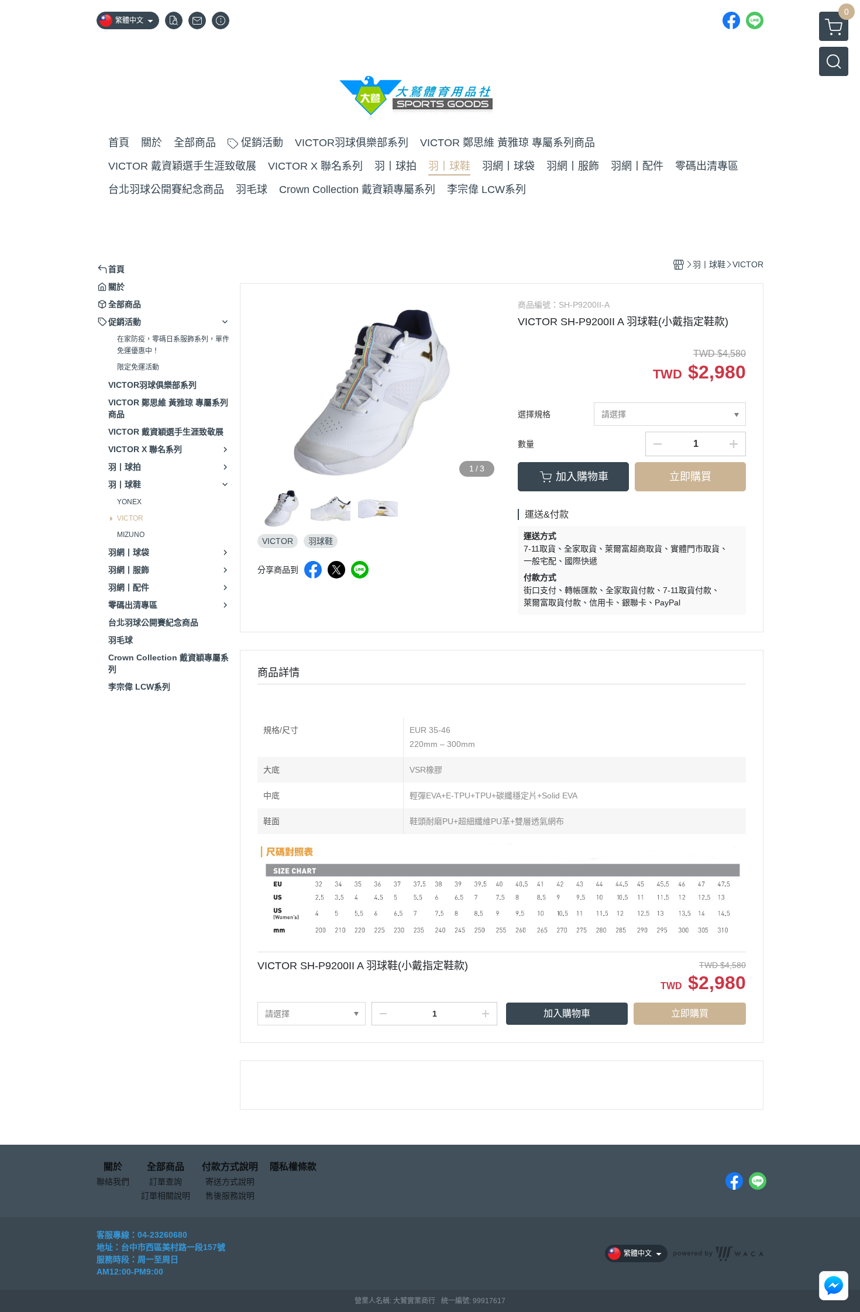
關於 (113, 1167)
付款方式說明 (230, 1167)
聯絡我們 (113, 1181)
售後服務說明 (229, 1196)
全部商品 (165, 1167)
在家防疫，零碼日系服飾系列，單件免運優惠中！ (173, 345)
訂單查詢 (165, 1181)
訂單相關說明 (165, 1196)
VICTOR (130, 518)
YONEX (129, 502)
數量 (526, 444)
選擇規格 (534, 414)
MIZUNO (131, 535)
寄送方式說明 (229, 1181)
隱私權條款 (293, 1167)
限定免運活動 (138, 367)
